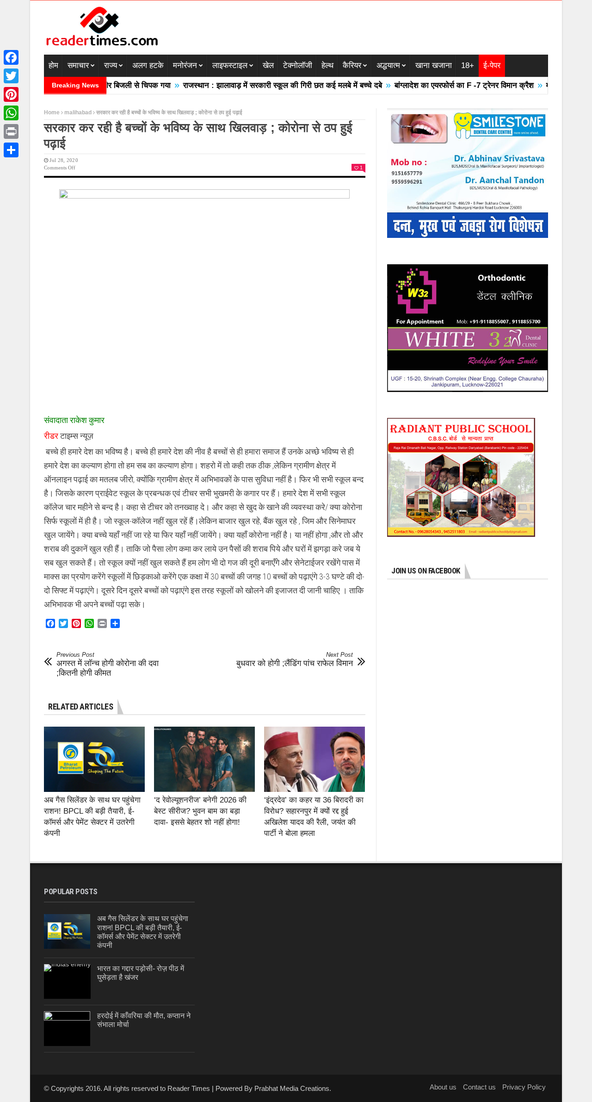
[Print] (11, 131)
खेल (268, 65)
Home (52, 112)
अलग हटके (148, 65)
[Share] (11, 150)
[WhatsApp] (11, 113)
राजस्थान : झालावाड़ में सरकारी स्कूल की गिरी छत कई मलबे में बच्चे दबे (250, 85)
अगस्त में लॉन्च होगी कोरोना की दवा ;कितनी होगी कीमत (107, 664)
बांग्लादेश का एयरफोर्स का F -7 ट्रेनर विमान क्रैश (432, 85)
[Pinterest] (11, 94)
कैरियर (352, 65)
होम (53, 65)
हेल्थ (327, 65)
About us (443, 1087)
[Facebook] (11, 57)
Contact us (479, 1087)
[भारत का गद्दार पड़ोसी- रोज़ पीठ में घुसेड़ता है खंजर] (67, 981)
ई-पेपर (491, 65)
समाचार (78, 65)
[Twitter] (11, 76)
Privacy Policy (524, 1087)
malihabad (78, 112)
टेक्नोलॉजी (297, 65)
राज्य (110, 65)
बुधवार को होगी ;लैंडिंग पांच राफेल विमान (294, 659)
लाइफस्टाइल (229, 65)
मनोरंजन (185, 65)
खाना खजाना (433, 65)
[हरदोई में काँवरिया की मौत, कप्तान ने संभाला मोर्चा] (67, 1028)
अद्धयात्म (388, 65)
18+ (467, 65)
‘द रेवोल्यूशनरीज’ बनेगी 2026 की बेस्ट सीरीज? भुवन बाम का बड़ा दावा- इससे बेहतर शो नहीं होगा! (200, 811)
